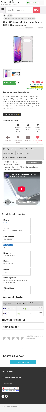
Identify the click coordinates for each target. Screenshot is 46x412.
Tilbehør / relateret (24, 153)
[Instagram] (7, 397)
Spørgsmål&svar (9, 157)
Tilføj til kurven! (11, 83)
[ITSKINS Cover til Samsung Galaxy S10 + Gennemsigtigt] (7, 77)
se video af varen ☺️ (12, 114)
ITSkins (5, 223)
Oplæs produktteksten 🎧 (34, 162)
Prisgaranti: (8, 245)
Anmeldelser (23, 157)
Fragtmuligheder (9, 153)
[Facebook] (3, 397)
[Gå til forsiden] (4, 15)
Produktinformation (28, 149)
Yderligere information (11, 149)
